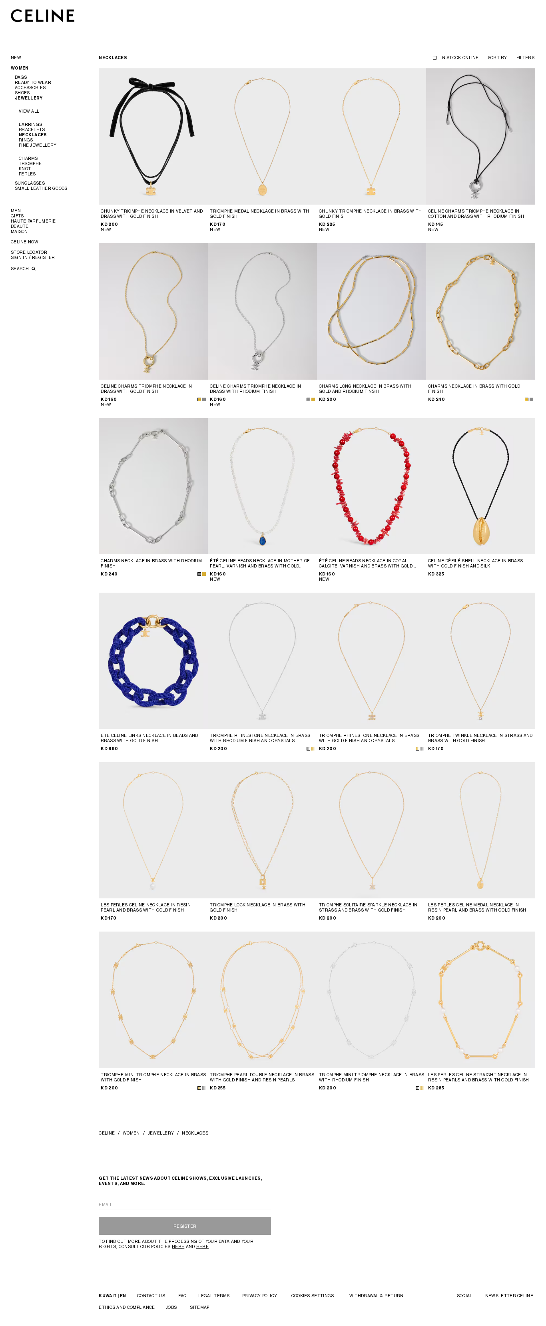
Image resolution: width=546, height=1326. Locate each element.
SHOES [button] (22, 92)
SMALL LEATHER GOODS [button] (41, 188)
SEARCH (20, 268)
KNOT (25, 168)
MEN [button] (16, 210)
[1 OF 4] (153, 136)
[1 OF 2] (262, 136)
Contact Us (151, 1295)
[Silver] (204, 1088)
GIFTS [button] (17, 215)
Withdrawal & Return (376, 1295)
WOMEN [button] (20, 68)
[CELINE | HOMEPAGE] (43, 15)
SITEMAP (199, 1307)
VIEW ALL (29, 111)
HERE (178, 1246)
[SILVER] (204, 399)
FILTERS (525, 57)
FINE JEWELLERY (37, 145)
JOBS (171, 1307)
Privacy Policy (259, 1295)
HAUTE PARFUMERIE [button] (33, 221)
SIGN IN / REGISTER (33, 257)
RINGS (26, 139)
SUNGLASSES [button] (30, 183)
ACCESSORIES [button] (30, 87)
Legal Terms (213, 1295)
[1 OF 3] (371, 311)
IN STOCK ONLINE (459, 57)
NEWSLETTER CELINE (509, 1295)
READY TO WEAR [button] (33, 82)
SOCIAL (464, 1295)
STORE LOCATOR (29, 252)
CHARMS (28, 158)
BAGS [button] (21, 77)
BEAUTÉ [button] (20, 226)
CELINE (107, 1133)
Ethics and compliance (127, 1307)
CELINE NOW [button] (24, 241)
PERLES (27, 173)
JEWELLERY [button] (29, 98)
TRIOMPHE (30, 163)
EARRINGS (30, 124)
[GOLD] (199, 399)
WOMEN (131, 1133)
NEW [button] (16, 57)
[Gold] (422, 1088)
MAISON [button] (19, 231)
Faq (182, 1295)
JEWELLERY (161, 1133)
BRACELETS (32, 129)
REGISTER (184, 1226)
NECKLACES (33, 134)
